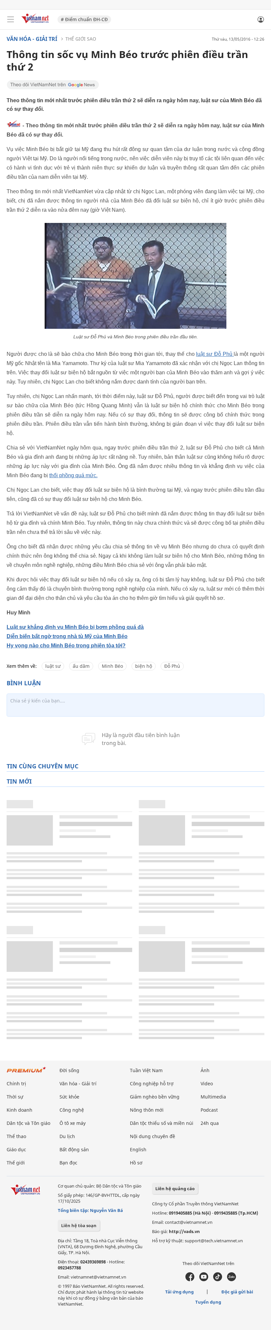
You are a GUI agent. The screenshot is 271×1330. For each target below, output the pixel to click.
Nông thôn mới (147, 1110)
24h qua (210, 1123)
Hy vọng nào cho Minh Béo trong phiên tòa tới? (66, 645)
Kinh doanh (19, 1110)
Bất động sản (74, 1149)
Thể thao (16, 1136)
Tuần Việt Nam (146, 1070)
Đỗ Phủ (172, 666)
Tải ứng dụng (179, 1292)
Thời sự (15, 1097)
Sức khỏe (69, 1097)
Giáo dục (16, 1149)
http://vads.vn (184, 1231)
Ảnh (205, 1070)
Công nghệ (71, 1110)
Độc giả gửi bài (237, 1292)
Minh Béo (112, 666)
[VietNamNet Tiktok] (217, 1280)
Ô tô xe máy (72, 1123)
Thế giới (16, 1163)
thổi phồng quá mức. (73, 475)
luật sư (52, 666)
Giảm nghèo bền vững (154, 1097)
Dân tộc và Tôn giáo (28, 1123)
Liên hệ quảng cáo (175, 1188)
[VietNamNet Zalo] (231, 1280)
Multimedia (213, 1097)
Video (207, 1083)
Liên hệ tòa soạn (79, 1225)
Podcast (209, 1110)
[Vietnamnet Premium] (26, 1073)
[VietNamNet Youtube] (203, 1280)
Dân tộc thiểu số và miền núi (161, 1123)
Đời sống (69, 1070)
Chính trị (16, 1083)
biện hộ (143, 666)
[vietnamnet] (36, 24)
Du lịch (67, 1136)
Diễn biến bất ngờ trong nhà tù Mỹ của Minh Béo (67, 636)
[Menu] (11, 19)
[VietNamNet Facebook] (189, 1280)
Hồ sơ (136, 1163)
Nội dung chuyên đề (152, 1136)
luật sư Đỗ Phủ (215, 354)
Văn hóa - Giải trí (32, 39)
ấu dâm (81, 666)
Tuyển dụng (208, 1302)
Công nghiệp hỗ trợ (152, 1083)
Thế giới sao (80, 39)
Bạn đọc (68, 1163)
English (138, 1149)
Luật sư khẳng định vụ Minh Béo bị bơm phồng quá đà (75, 627)
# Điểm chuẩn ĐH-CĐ (84, 19)
